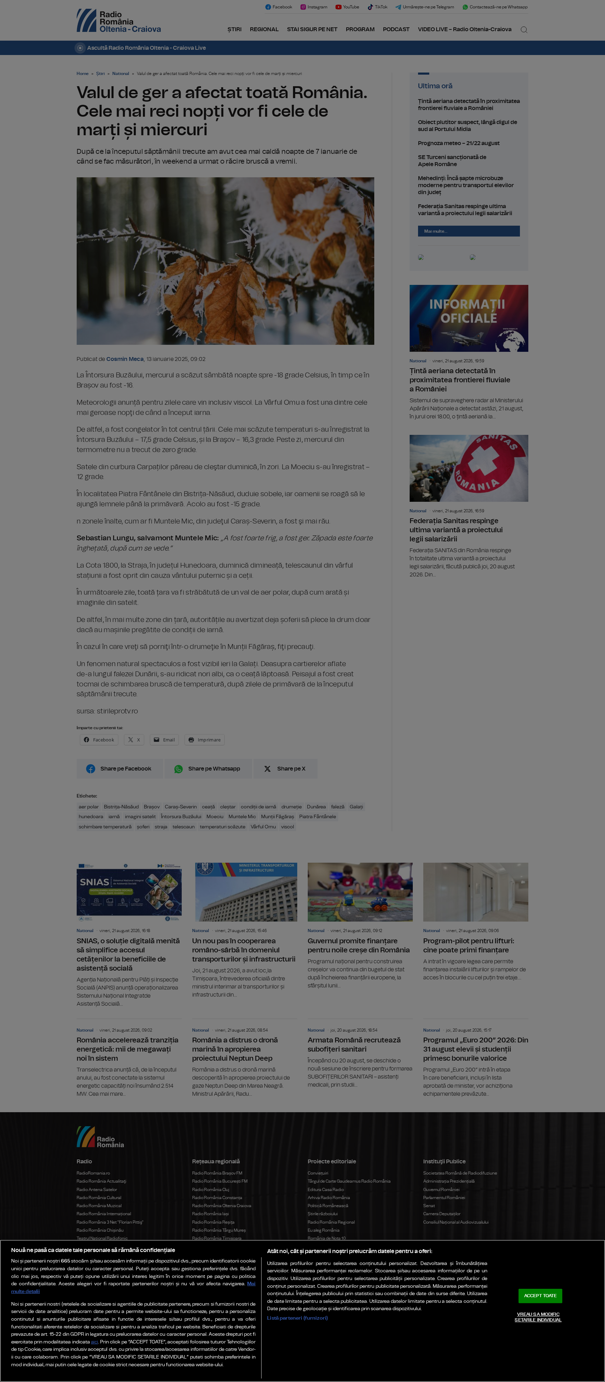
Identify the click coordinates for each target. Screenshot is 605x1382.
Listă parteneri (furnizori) (297, 1318)
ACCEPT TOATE (540, 1296)
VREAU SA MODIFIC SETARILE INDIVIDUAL (538, 1317)
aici (94, 1342)
